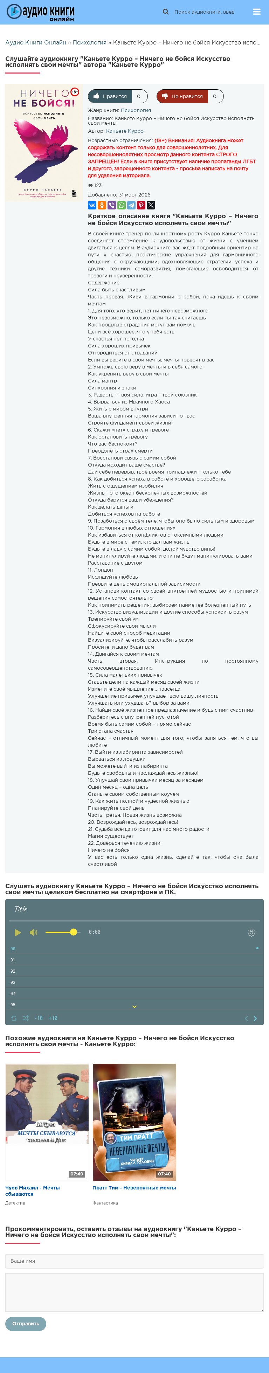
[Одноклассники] (102, 205)
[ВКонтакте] (92, 205)
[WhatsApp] (121, 205)
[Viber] (112, 205)
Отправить (25, 1324)
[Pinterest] (141, 205)
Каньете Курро (125, 131)
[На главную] (40, 12)
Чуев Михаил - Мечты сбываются (32, 1191)
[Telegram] (131, 205)
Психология (136, 111)
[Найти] (166, 12)
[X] (151, 205)
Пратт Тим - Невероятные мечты (134, 1188)
